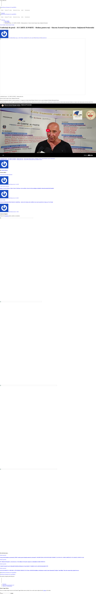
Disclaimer (4, 584)
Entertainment (27, 10)
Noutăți (2, 10)
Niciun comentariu (24, 37)
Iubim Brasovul (11, 184)
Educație (10, 24)
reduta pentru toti (43, 37)
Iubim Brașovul (37, 37)
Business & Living (16, 10)
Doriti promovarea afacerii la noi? (8, 585)
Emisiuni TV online (8, 10)
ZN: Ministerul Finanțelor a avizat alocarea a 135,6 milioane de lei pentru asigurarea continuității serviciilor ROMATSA (22, 561)
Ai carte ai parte (31, 37)
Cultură (6, 24)
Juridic (22, 10)
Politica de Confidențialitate (7, 586)
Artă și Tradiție (2, 24)
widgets (44, 590)
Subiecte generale (9, 174)
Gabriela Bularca (4, 170)
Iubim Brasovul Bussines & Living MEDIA (7, 574)
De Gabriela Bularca (12, 37)
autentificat (7, 215)
